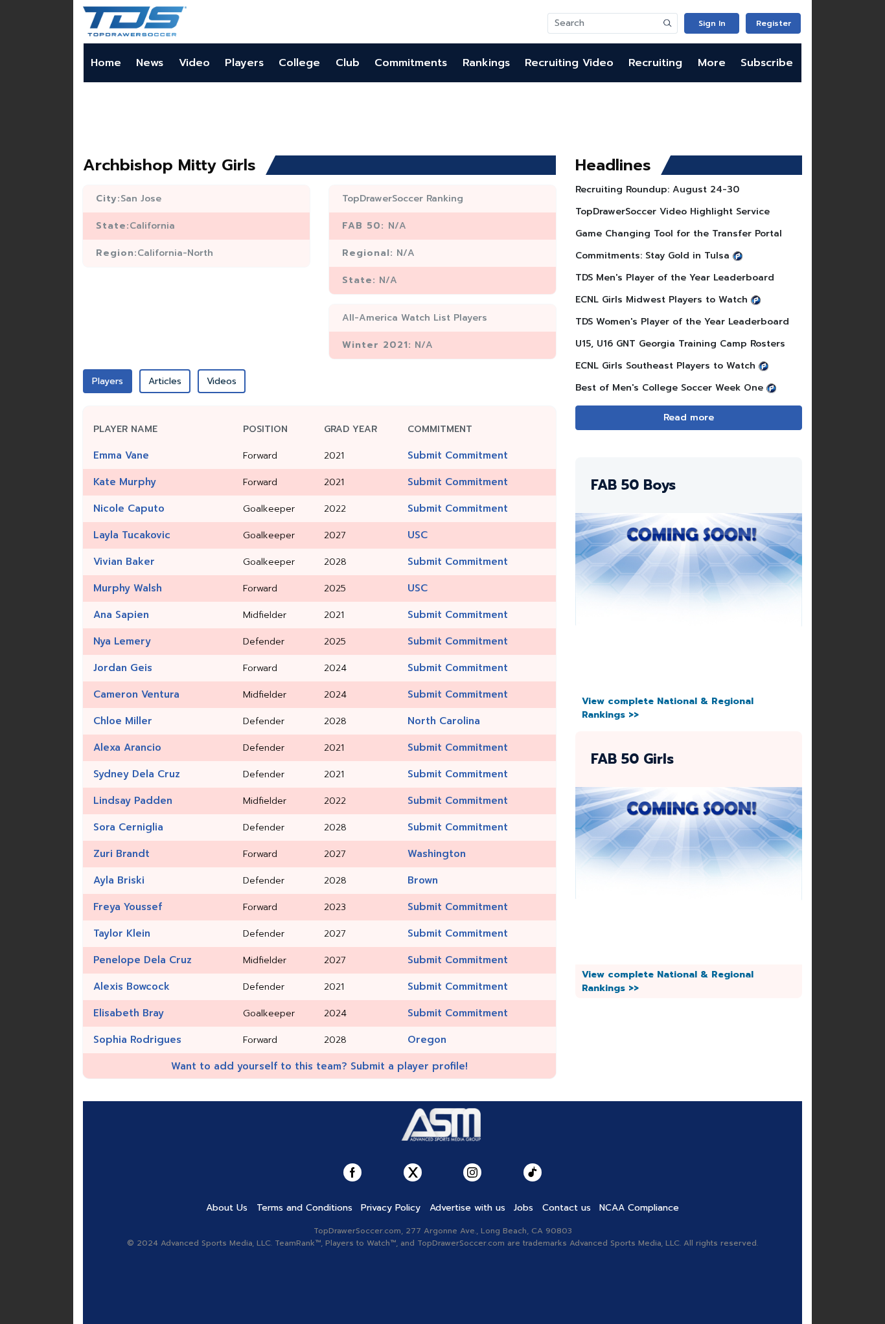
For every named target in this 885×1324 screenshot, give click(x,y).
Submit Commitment (458, 455)
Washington (437, 854)
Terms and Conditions (304, 1208)
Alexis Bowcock (131, 986)
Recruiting (655, 63)
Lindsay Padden (132, 800)
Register (773, 23)
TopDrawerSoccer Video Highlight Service (672, 211)
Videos (221, 381)
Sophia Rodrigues (137, 1040)
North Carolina (444, 721)
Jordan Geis (122, 668)
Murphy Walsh (127, 588)
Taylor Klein (121, 933)
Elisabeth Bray (128, 1013)
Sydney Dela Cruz (136, 774)
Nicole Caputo (129, 508)
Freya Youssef (127, 907)
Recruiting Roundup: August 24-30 (657, 189)
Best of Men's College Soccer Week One (669, 387)
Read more (688, 417)
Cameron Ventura (136, 694)
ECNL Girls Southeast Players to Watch (665, 365)
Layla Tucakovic (131, 535)
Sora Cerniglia (128, 827)
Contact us (566, 1208)
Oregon (427, 1040)
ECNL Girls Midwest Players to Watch (661, 299)
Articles (164, 381)
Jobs (523, 1208)
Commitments (410, 63)
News (149, 63)
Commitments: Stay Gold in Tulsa (652, 255)
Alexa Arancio (127, 747)
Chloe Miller (122, 721)
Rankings (486, 63)
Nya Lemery (122, 641)
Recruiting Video (569, 63)
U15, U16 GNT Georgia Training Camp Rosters (680, 343)
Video (194, 63)
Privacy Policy (390, 1208)
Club (348, 63)
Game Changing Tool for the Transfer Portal (678, 233)
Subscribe (767, 63)
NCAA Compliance (639, 1208)
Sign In (712, 23)
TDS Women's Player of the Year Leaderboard (682, 321)
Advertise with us (467, 1208)
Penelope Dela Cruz (142, 960)
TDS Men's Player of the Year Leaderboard (674, 277)
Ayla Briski (118, 880)
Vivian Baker (124, 561)
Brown (423, 880)
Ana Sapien (121, 615)
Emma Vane (121, 455)
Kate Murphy (124, 482)
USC (418, 535)
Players (244, 63)
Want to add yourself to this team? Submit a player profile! (319, 1066)
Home (106, 63)
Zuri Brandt (121, 854)
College (299, 63)
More (712, 63)
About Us (226, 1208)
